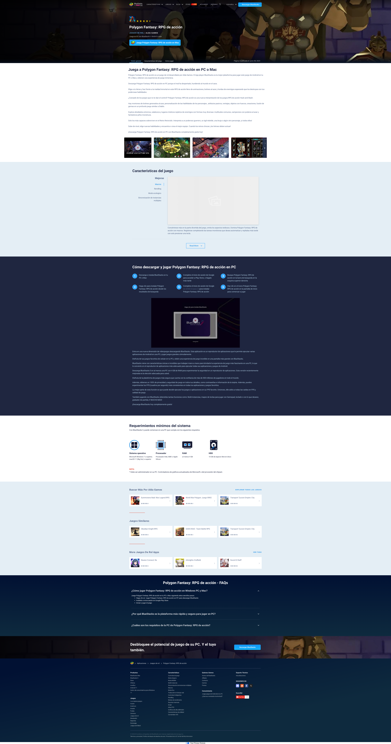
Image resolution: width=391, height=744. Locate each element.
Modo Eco (171, 690)
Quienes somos (208, 673)
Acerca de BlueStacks (208, 675)
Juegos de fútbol (135, 725)
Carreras (133, 713)
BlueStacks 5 (134, 678)
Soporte (214, 4)
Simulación (133, 718)
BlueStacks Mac (135, 675)
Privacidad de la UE (171, 736)
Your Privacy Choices (197, 743)
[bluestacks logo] (135, 4)
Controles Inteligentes (174, 695)
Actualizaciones (241, 675)
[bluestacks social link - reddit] (242, 685)
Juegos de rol (136, 33)
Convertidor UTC (173, 714)
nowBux (132, 685)
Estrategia (133, 723)
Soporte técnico (242, 673)
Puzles (132, 711)
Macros (170, 688)
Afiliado (204, 678)
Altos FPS (171, 707)
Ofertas (132, 683)
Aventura (133, 706)
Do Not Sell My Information (185, 736)
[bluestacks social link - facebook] (246, 685)
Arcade (132, 708)
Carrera (204, 683)
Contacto (205, 680)
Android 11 (133, 688)
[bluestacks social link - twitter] (251, 685)
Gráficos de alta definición (176, 710)
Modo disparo (172, 678)
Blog (178, 4)
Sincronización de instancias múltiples (179, 685)
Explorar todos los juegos (248, 490)
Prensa (204, 685)
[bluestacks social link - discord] (237, 685)
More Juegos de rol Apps (144, 552)
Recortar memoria (173, 702)
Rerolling (170, 697)
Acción (132, 703)
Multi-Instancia (172, 683)
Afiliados (204, 4)
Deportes (133, 721)
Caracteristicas (153, 4)
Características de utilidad (176, 712)
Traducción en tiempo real (176, 692)
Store (191, 4)
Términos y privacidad (136, 736)
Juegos (168, 4)
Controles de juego (173, 675)
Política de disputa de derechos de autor (154, 736)
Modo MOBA (172, 680)
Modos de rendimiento (175, 700)
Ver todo (257, 552)
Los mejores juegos (136, 701)
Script (170, 705)
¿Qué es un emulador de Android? (212, 696)
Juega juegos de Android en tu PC (212, 694)
